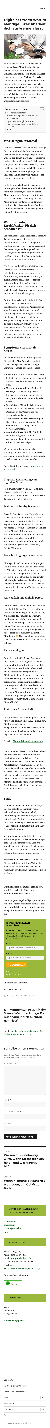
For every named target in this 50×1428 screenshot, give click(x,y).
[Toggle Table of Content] (41, 109)
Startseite (8, 1380)
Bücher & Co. (10, 1403)
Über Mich (9, 1409)
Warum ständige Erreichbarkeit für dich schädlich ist (24, 117)
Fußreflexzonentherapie (15, 1386)
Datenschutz (10, 1221)
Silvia (9, 996)
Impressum (9, 1225)
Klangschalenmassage (15, 1392)
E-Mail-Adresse (12, 1112)
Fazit (9, 129)
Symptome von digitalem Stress (20, 121)
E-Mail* (9, 954)
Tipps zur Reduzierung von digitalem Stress (25, 125)
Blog (6, 1398)
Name (8, 944)
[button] (25, 1416)
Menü (42, 9)
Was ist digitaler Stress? (17, 113)
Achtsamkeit (35, 996)
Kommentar (10, 1063)
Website (8, 1124)
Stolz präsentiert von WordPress (18, 1423)
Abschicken (17, 964)
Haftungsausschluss (13, 1228)
